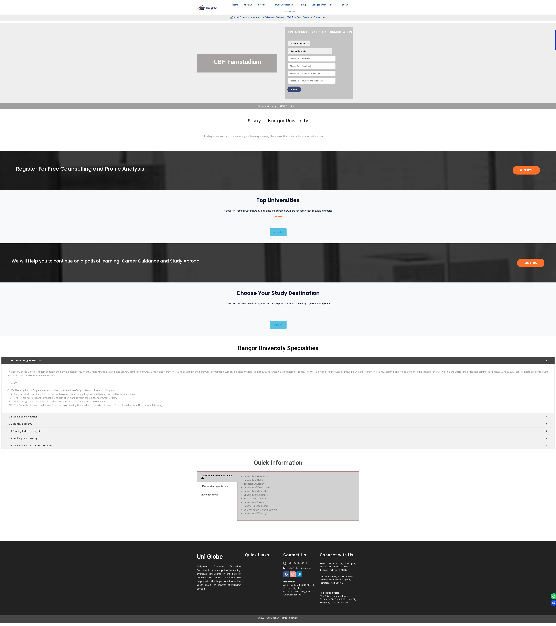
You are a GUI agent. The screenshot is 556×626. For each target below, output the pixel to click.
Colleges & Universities (323, 5)
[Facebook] (286, 574)
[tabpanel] (298, 496)
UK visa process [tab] (209, 494)
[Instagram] (293, 574)
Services (262, 5)
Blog (303, 5)
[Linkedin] (299, 574)
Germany (271, 106)
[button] (278, 232)
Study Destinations (284, 5)
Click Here (526, 170)
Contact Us (290, 11)
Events (345, 5)
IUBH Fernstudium (288, 106)
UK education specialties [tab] (214, 486)
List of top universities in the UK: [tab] (216, 476)
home (235, 5)
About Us (248, 5)
